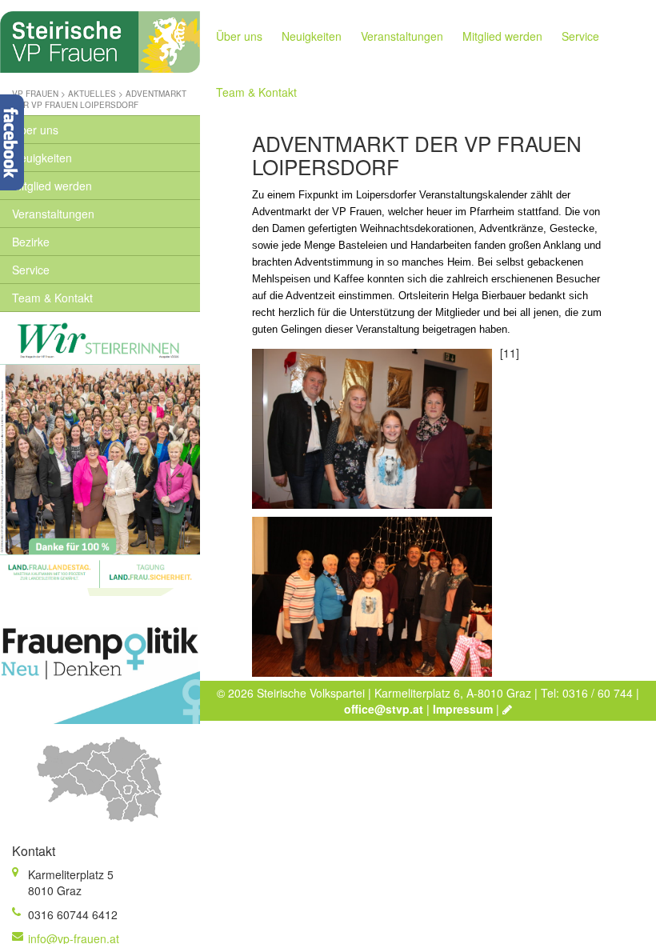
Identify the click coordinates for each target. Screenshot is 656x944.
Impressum (463, 709)
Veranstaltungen (53, 214)
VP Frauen (35, 93)
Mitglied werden (52, 186)
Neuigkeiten (42, 158)
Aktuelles (92, 93)
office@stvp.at (383, 709)
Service (31, 270)
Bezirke (31, 242)
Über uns (35, 130)
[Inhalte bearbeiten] (507, 709)
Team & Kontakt (52, 298)
